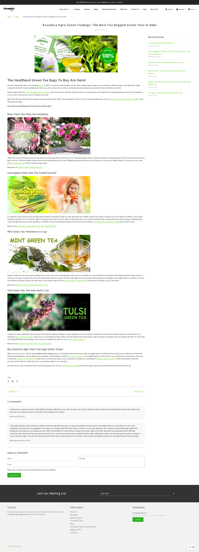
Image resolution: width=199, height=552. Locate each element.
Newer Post (138, 392)
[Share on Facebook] (8, 381)
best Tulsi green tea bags (24, 337)
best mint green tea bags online (74, 281)
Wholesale (73, 515)
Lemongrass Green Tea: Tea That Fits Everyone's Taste (37, 226)
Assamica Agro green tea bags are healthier (124, 99)
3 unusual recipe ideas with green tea (161, 43)
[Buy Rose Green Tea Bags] (48, 154)
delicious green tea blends (106, 359)
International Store (109, 9)
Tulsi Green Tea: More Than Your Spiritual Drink (34, 344)
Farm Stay (154, 9)
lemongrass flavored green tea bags (106, 222)
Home (9, 17)
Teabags (77, 9)
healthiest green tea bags (69, 366)
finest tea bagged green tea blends (37, 92)
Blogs (96, 9)
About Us (123, 9)
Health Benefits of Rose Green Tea (30, 167)
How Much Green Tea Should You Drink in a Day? (166, 62)
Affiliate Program (76, 518)
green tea (41, 85)
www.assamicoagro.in (76, 339)
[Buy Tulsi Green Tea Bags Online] (48, 330)
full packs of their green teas (26, 359)
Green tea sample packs (75, 356)
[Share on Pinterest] (17, 381)
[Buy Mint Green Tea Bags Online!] (48, 271)
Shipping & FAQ (75, 530)
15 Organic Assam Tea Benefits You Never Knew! (165, 93)
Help (144, 9)
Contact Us (135, 9)
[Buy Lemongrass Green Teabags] (48, 212)
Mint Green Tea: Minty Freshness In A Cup (33, 285)
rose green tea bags (18, 163)
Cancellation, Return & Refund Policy (83, 527)
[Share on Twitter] (13, 381)
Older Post (13, 392)
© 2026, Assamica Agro (14, 546)
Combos (87, 9)
